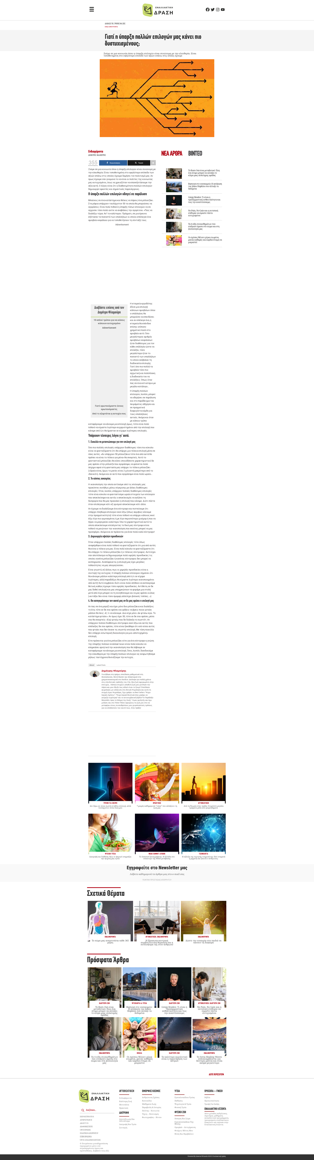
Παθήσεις (179, 1100)
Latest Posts (101, 665)
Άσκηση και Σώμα (182, 1118)
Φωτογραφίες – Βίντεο (152, 1117)
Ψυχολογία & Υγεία (139, 1003)
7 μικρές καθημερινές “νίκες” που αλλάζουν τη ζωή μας (157, 807)
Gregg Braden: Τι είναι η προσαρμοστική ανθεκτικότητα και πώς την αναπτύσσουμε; (204, 200)
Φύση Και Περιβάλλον (184, 1134)
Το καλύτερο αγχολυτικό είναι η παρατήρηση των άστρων (174, 1058)
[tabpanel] (192, 206)
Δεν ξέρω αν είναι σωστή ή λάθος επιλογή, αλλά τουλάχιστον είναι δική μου (110, 807)
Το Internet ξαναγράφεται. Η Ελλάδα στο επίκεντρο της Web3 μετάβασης (157, 857)
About (92, 665)
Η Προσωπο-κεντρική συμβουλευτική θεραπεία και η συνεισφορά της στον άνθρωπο (157, 942)
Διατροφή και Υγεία (127, 1124)
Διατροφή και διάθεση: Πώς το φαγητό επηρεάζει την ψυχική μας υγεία (110, 857)
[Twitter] (213, 10)
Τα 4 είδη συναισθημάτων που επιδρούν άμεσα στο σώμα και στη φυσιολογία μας (203, 226)
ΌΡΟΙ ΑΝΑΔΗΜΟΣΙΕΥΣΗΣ (90, 1140)
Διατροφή (124, 1112)
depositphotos (87, 1116)
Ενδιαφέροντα (111, 27)
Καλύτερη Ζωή (104, 1003)
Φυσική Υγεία (180, 1107)
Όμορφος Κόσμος (151, 1091)
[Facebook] (208, 10)
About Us (84, 1123)
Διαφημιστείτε (86, 1126)
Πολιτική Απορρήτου (89, 1133)
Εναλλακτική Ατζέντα (215, 1109)
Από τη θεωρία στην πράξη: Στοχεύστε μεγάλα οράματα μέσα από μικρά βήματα (203, 807)
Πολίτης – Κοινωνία (150, 1110)
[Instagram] (218, 10)
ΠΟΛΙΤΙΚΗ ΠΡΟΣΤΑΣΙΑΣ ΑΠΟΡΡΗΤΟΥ (157, 880)
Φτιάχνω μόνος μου (184, 1130)
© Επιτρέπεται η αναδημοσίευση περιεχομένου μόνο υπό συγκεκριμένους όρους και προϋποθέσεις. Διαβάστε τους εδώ (94, 1147)
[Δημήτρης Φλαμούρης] (95, 676)
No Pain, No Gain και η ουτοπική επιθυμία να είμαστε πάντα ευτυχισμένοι (203, 213)
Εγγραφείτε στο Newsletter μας (157, 868)
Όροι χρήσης (85, 1130)
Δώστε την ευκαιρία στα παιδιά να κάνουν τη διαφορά (203, 941)
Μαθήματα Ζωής (149, 1104)
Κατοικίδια (147, 1100)
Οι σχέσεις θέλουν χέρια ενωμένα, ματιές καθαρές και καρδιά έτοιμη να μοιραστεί (205, 240)
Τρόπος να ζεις (119, 24)
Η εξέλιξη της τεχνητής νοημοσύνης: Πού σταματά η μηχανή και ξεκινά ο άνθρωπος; (203, 857)
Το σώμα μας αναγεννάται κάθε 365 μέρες (110, 941)
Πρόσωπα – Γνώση (213, 1091)
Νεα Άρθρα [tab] (171, 154)
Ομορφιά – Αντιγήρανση (185, 1127)
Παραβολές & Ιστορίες (151, 1107)
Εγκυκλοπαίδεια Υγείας (185, 1097)
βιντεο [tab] (195, 154)
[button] (91, 9)
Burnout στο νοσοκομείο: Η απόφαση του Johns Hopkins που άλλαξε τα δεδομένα (205, 186)
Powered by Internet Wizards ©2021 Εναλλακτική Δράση (207, 1156)
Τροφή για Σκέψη (211, 1104)
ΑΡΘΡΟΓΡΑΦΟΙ (86, 1120)
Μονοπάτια (124, 1104)
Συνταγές (123, 1127)
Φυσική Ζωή (180, 1112)
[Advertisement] (122, 264)
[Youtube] (223, 10)
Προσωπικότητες (211, 1100)
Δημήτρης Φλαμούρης (97, 155)
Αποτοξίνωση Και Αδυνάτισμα (127, 1120)
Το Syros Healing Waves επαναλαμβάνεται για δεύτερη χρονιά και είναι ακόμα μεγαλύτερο (209, 1059)
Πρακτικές (123, 1108)
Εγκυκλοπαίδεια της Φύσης (184, 1123)
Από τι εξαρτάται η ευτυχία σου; (109, 413)
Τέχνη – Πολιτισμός (150, 1114)
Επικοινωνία (86, 1136)
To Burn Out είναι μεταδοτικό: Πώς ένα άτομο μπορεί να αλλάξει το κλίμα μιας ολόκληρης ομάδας (204, 173)
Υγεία (177, 1091)
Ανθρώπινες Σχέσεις (150, 1097)
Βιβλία (139, 1053)
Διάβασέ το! (109, 24)
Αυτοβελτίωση (151, 937)
